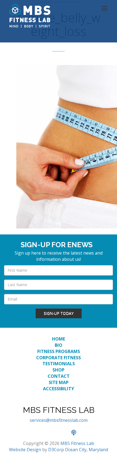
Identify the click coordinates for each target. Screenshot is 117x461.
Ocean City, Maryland (86, 450)
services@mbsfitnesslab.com (59, 420)
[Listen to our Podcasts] (76, 433)
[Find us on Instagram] (64, 433)
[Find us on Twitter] (52, 433)
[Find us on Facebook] (40, 433)
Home (58, 339)
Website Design (25, 450)
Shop (58, 370)
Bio (58, 345)
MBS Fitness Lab (77, 443)
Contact (59, 376)
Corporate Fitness (58, 358)
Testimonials (58, 364)
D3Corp (56, 450)
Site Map (59, 382)
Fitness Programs (58, 351)
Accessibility (58, 389)
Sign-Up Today (58, 313)
